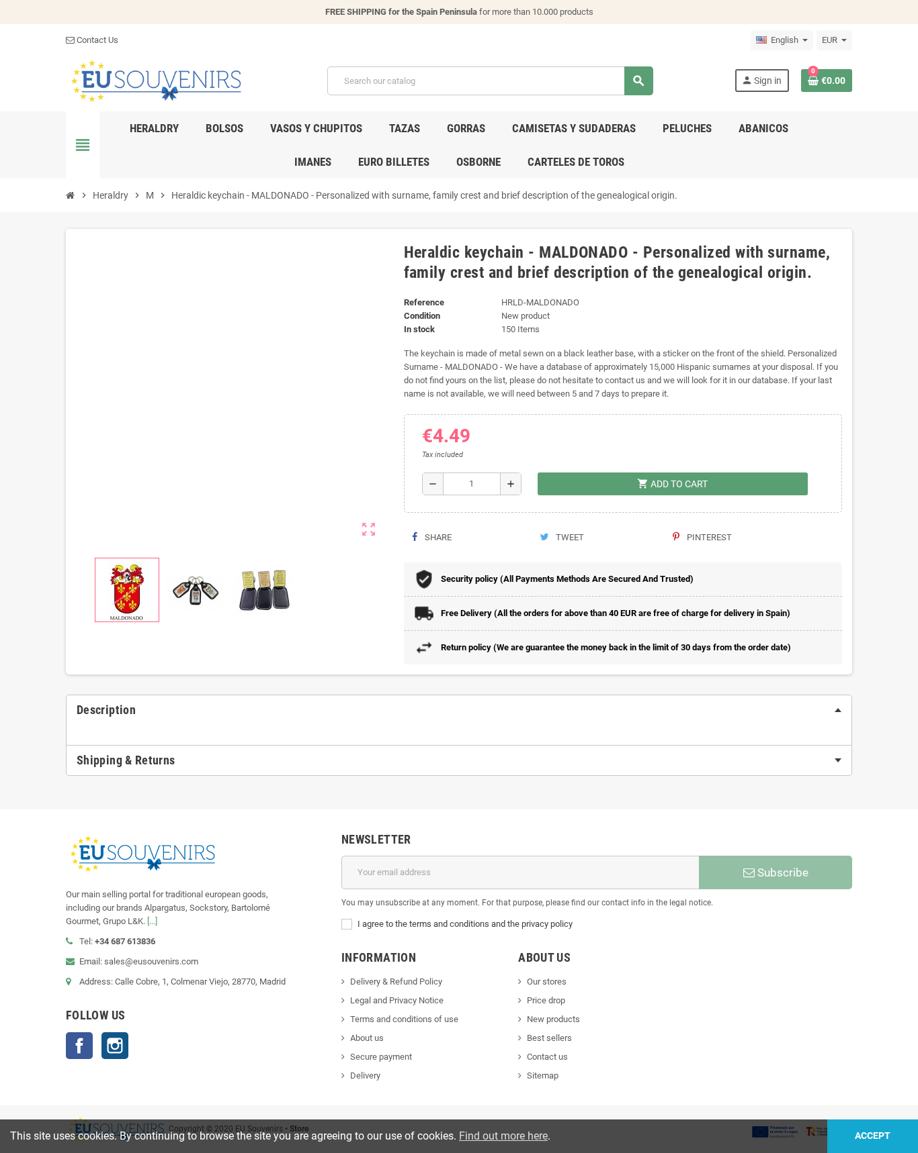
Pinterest (708, 537)
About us (367, 1038)
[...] (152, 921)
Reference (424, 302)
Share (437, 537)
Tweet (569, 537)
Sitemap (542, 1075)
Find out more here (503, 1136)
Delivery (365, 1075)
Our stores (547, 981)
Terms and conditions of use (404, 1019)
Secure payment (381, 1057)
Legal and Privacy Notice (397, 1000)
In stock (419, 329)
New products (553, 1019)
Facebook (79, 1045)
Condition (422, 316)
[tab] (459, 710)
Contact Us (96, 40)
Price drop (546, 1000)
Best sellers (549, 1038)
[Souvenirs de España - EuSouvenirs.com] (156, 80)
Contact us (547, 1057)
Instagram (114, 1045)
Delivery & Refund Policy (396, 981)
